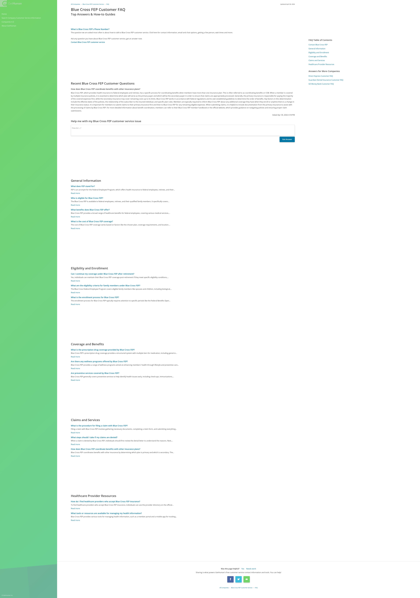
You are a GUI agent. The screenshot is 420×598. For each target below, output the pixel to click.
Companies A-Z (8, 22)
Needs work (251, 569)
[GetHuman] (11, 3)
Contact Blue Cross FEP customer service (88, 42)
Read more (75, 193)
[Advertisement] (136, 62)
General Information (317, 48)
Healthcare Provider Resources (321, 64)
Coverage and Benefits (318, 56)
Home (4, 14)
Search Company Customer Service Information (21, 18)
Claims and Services (317, 60)
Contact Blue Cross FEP (318, 44)
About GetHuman (9, 26)
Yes (242, 569)
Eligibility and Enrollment (319, 52)
